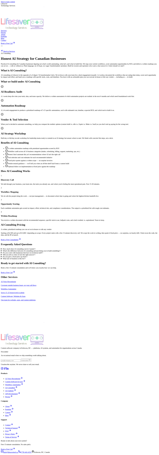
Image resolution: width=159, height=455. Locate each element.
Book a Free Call (7, 272)
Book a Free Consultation (9, 240)
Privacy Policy (10, 434)
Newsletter (4, 352)
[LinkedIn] (7, 369)
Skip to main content (8, 2)
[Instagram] (2, 369)
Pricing (7, 397)
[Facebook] (4, 369)
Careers (7, 412)
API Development (11, 394)
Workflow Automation (13, 385)
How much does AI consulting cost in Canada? (19, 249)
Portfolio (8, 409)
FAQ (7, 431)
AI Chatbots (9, 391)
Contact (7, 425)
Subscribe (25, 360)
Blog (7, 415)
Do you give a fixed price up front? (15, 257)
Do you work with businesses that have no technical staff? (23, 253)
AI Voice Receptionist (12, 379)
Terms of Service (11, 437)
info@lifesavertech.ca (10, 452)
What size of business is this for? (14, 259)
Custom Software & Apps (14, 382)
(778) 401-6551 (26, 452)
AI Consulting (10, 388)
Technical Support (11, 428)
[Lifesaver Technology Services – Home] (22, 29)
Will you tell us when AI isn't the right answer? (19, 255)
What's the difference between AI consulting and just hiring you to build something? (32, 251)
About (7, 406)
